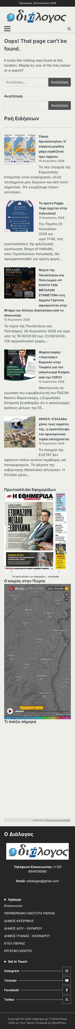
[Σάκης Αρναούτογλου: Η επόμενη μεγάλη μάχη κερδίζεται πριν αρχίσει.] (19, 150)
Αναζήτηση (13, 96)
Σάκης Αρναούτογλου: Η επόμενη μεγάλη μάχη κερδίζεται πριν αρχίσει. (52, 147)
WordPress (59, 1022)
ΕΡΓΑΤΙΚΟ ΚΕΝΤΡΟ (18, 951)
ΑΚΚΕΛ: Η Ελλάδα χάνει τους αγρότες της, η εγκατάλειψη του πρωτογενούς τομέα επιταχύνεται (54, 429)
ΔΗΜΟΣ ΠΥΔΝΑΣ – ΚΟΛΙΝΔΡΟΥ (27, 936)
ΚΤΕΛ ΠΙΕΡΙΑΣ (14, 943)
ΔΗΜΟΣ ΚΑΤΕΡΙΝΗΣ (19, 921)
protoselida (53, 576)
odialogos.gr (40, 1018)
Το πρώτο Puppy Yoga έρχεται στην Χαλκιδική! (53, 208)
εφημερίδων (40, 576)
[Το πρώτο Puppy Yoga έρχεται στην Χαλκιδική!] (19, 217)
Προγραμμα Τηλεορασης (57, 820)
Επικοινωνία (13, 906)
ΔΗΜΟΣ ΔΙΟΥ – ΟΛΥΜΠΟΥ (23, 928)
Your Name (27, 1022)
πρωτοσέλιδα (22, 576)
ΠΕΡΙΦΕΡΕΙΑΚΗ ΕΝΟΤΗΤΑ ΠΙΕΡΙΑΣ (29, 913)
